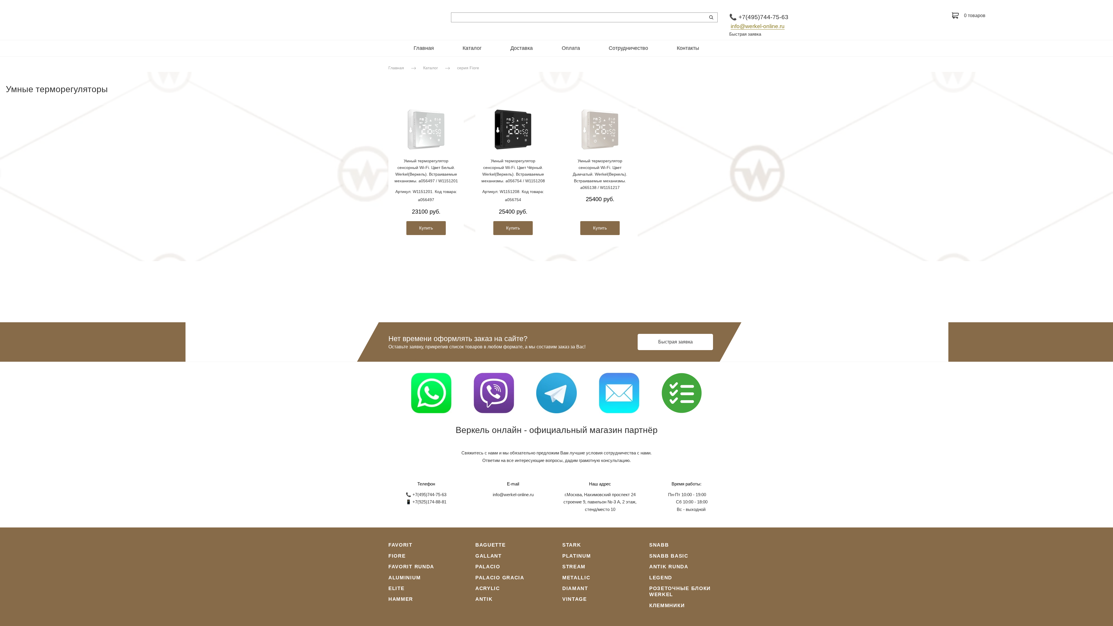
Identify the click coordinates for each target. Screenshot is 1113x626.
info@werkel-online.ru (758, 26)
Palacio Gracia (499, 577)
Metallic (576, 577)
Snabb (659, 545)
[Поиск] (711, 17)
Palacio (487, 566)
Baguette (490, 545)
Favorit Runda (411, 566)
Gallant (488, 556)
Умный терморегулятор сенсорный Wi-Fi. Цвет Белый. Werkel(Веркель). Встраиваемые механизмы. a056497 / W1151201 (426, 171)
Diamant (575, 588)
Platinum (576, 556)
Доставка (521, 48)
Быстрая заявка (745, 34)
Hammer (400, 599)
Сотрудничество (628, 48)
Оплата (571, 48)
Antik (484, 599)
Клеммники (667, 605)
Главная (424, 48)
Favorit (400, 545)
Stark (571, 545)
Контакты (688, 48)
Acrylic (487, 588)
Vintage (574, 599)
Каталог (472, 48)
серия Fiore (468, 67)
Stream (573, 566)
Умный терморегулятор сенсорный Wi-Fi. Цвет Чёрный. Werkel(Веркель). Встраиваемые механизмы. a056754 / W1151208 (513, 171)
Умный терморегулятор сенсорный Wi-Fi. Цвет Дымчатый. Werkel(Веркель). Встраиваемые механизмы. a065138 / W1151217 (600, 174)
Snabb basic (668, 556)
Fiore (397, 556)
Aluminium (404, 577)
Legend (660, 577)
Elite (396, 588)
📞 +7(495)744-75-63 (758, 17)
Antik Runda (668, 566)
